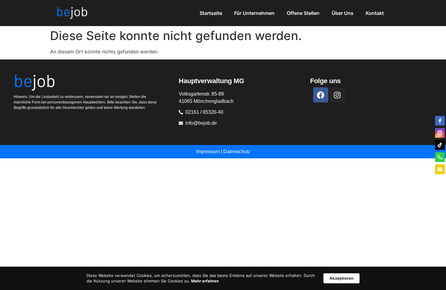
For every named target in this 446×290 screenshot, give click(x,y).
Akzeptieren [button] (341, 278)
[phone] (440, 157)
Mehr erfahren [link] (205, 280)
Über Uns (342, 13)
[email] (440, 169)
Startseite (211, 13)
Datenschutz (236, 151)
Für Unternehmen (254, 13)
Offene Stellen (303, 13)
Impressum (208, 151)
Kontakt (375, 13)
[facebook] (440, 121)
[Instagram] (337, 95)
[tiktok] (440, 145)
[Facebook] (320, 95)
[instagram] (440, 133)
